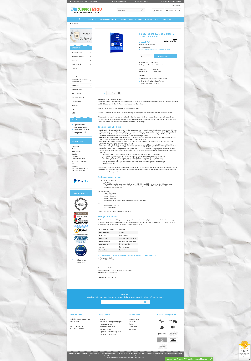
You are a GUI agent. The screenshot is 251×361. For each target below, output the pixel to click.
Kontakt (74, 154)
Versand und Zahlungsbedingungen (78, 157)
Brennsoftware (77, 89)
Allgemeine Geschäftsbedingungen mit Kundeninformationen (80, 168)
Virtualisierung (76, 101)
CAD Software (76, 93)
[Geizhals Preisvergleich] (81, 239)
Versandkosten (95, 353)
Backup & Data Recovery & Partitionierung (80, 81)
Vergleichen (144, 62)
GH (73, 109)
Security (74, 68)
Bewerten (161, 65)
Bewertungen (114, 93)
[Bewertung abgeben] (150, 39)
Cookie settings (76, 146)
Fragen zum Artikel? (147, 65)
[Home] (79, 19)
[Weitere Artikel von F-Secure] (170, 40)
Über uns (74, 149)
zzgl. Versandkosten (150, 44)
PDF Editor (75, 85)
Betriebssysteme (77, 52)
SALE (73, 113)
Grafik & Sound (76, 64)
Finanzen (74, 60)
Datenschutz (76, 164)
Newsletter (132, 322)
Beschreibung (101, 93)
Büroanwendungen (78, 56)
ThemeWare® (140, 357)
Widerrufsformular (105, 329)
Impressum (75, 173)
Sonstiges (75, 76)
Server (74, 72)
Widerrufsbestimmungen (79, 161)
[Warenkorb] (179, 10)
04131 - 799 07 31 (77, 326)
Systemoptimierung (78, 97)
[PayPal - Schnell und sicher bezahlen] (81, 181)
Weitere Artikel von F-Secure (108, 260)
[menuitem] (175, 5)
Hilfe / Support (76, 151)
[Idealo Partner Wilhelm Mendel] (81, 250)
